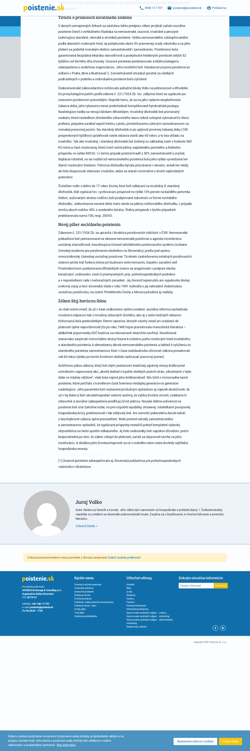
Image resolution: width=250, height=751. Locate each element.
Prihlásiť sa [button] (219, 8)
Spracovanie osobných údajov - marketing (147, 616)
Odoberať (220, 585)
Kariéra (130, 598)
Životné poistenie (83, 598)
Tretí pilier (79, 612)
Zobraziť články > (86, 526)
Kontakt (130, 584)
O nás (129, 591)
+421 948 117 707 (40, 603)
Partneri (130, 602)
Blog (128, 588)
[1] (107, 73)
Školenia (130, 595)
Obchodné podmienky (137, 609)
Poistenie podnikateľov (85, 616)
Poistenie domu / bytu (85, 605)
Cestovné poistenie (84, 591)
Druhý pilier (80, 609)
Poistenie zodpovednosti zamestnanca (93, 602)
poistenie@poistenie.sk (41, 607)
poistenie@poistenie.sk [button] (187, 8)
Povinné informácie (136, 605)
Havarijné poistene (83, 588)
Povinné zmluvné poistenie (87, 584)
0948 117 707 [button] (153, 8)
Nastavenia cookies (136, 626)
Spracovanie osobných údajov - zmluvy (146, 612)
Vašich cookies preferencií (124, 557)
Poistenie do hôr (82, 595)
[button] (222, 627)
